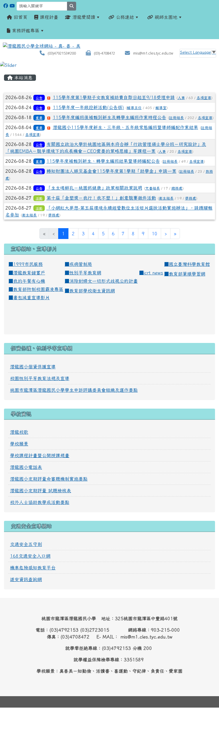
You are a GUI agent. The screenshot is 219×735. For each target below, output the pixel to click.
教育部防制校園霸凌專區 (38, 289)
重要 (39, 117)
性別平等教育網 (85, 272)
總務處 (176, 188)
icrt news (153, 272)
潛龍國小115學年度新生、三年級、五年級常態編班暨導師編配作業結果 (125, 127)
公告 (39, 97)
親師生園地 (165, 17)
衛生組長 (166, 198)
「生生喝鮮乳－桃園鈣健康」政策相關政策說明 (94, 188)
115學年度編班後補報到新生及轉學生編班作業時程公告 (109, 117)
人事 (181, 98)
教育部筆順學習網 (187, 274)
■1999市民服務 (26, 264)
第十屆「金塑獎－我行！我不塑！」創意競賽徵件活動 (101, 198)
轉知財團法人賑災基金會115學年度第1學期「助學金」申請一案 (111, 171)
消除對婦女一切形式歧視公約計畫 (103, 281)
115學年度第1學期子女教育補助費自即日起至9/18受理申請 (114, 97)
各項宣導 (203, 98)
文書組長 (152, 188)
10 (154, 233)
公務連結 (124, 17)
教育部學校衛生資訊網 (92, 290)
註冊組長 (176, 118)
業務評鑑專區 (24, 30)
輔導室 (161, 108)
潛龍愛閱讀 (83, 17)
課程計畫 (48, 17)
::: (5, 70)
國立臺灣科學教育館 (189, 264)
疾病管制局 (80, 264)
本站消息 (23, 77)
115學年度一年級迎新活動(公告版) (88, 107)
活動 (39, 198)
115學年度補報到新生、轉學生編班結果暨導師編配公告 (103, 161)
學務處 (190, 198)
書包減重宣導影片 (31, 297)
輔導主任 (134, 108)
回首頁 (19, 17)
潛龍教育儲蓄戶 (29, 272)
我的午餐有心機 (29, 281)
